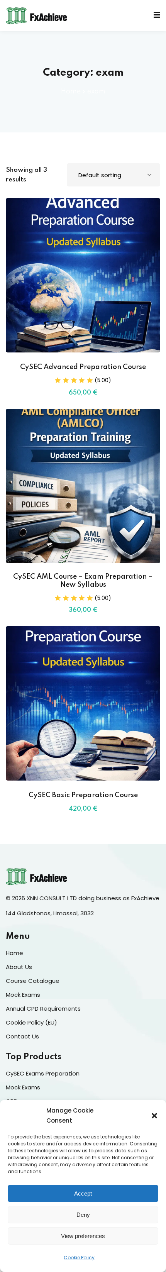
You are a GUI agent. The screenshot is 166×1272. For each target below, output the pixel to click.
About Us (19, 967)
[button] (154, 1116)
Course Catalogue (32, 981)
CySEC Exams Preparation (43, 1073)
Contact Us (22, 1036)
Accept (83, 1193)
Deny (83, 1214)
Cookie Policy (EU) (31, 1022)
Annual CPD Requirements (43, 1008)
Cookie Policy (79, 1257)
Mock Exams (23, 995)
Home (71, 91)
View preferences (83, 1236)
